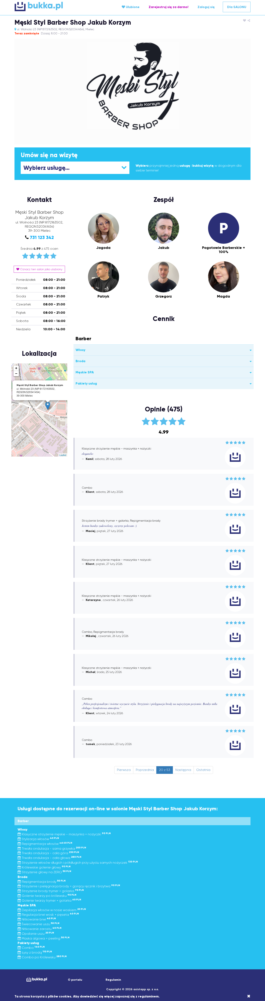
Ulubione (132, 7)
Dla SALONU (236, 7)
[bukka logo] (37, 980)
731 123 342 (42, 237)
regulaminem (148, 996)
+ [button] (16, 368)
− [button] (16, 373)
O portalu (75, 980)
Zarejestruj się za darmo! (168, 7)
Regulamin (113, 980)
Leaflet (62, 455)
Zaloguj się (206, 7)
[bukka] (54, 6)
